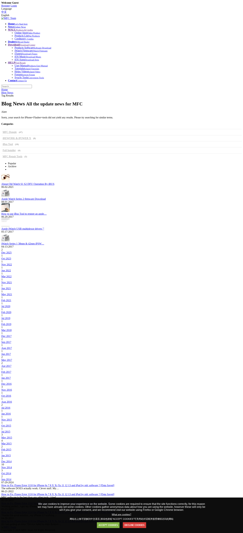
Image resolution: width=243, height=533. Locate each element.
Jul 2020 (5, 306)
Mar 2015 (6, 443)
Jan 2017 (6, 377)
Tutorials (27, 68)
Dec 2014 (6, 461)
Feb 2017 (6, 372)
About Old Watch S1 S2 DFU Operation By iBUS (27, 184)
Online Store (27, 32)
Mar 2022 (6, 276)
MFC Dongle (12, 132)
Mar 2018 (6, 330)
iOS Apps (27, 59)
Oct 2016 (6, 395)
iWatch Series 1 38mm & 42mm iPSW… (22, 243)
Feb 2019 (6, 324)
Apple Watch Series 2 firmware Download (23, 198)
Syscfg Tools (29, 77)
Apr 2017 (6, 366)
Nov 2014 (6, 467)
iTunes (26, 53)
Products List (27, 35)
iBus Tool (11, 144)
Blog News (7, 92)
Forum (25, 74)
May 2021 (6, 294)
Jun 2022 (6, 270)
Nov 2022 (6, 264)
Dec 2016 (6, 383)
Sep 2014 (6, 479)
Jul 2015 (5, 431)
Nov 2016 (6, 389)
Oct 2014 (6, 473)
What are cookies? (121, 514)
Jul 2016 (5, 407)
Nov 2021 (6, 282)
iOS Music (28, 56)
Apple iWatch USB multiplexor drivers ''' (22, 228)
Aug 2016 (6, 401)
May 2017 (6, 360)
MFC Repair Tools (15, 156)
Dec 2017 (6, 336)
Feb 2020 (6, 312)
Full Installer (11, 150)
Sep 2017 (6, 342)
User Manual (31, 65)
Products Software (33, 47)
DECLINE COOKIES (134, 525)
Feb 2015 (6, 449)
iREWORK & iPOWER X (19, 138)
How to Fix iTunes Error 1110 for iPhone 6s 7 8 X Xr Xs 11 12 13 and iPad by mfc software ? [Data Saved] (57, 485)
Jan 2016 (6, 413)
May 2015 (6, 437)
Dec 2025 (6, 252)
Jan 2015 (6, 455)
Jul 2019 (5, 318)
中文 (4, 11)
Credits (24, 38)
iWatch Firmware (31, 50)
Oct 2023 (6, 258)
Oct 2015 (6, 425)
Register (5, 5)
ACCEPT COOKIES (108, 525)
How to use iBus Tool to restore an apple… (24, 213)
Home (4, 89)
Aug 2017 (6, 348)
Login (14, 5)
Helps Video (27, 71)
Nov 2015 (6, 419)
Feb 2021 (6, 300)
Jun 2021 (6, 288)
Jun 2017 (6, 354)
